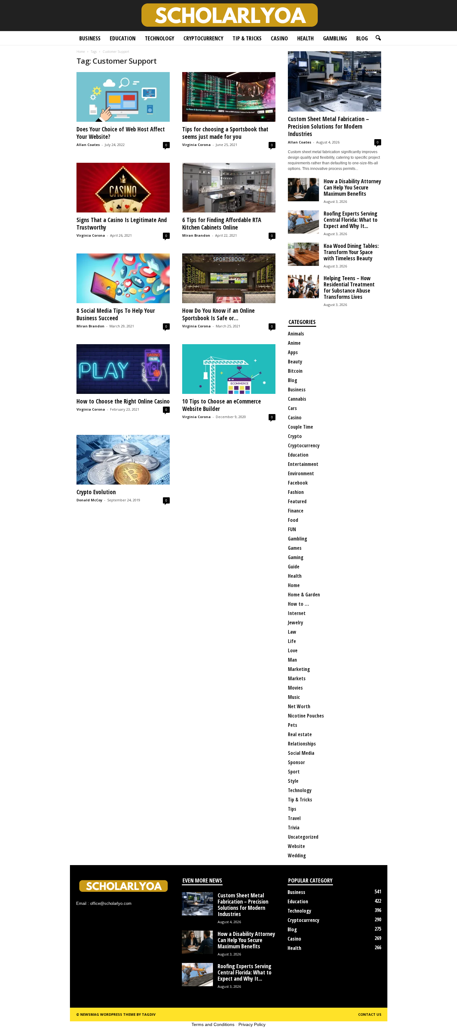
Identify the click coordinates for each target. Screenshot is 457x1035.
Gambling (335, 38)
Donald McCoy (89, 500)
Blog (362, 38)
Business (89, 38)
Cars (292, 408)
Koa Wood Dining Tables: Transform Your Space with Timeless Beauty (351, 252)
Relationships (302, 743)
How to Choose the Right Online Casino (123, 401)
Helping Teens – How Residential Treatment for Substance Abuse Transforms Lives (349, 287)
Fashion (296, 492)
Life (292, 641)
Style (293, 780)
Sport (294, 771)
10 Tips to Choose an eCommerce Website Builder (221, 405)
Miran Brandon (196, 235)
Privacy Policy (251, 1024)
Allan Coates (88, 144)
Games (295, 548)
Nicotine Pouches (306, 715)
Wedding (297, 855)
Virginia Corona (196, 144)
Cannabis (297, 398)
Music (294, 697)
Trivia (293, 827)
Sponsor (296, 762)
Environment (301, 473)
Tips (292, 808)
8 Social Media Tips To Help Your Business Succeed (115, 314)
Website (296, 846)
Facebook (298, 482)
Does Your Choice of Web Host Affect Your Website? (120, 133)
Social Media (301, 753)
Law (292, 631)
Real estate (300, 734)
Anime (294, 343)
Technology (159, 38)
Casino (279, 38)
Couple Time (300, 426)
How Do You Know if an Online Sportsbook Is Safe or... (218, 314)
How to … (298, 603)
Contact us (369, 1014)
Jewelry (295, 622)
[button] (378, 38)
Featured (297, 501)
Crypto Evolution (96, 492)
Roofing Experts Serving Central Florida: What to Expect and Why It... (350, 220)
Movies (295, 687)
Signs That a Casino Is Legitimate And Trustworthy (121, 223)
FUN (292, 529)
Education (123, 38)
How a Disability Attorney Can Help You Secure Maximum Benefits (352, 187)
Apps (293, 352)
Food (293, 520)
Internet (297, 613)
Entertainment (303, 464)
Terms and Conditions (213, 1024)
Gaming (295, 557)
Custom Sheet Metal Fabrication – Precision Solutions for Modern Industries (328, 126)
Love (293, 650)
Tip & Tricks (247, 38)
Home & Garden (304, 594)
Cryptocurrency (203, 38)
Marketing (299, 669)
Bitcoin (295, 370)
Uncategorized (303, 836)
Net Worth (299, 706)
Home (80, 51)
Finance (295, 510)
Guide (293, 566)
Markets (297, 678)
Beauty (295, 361)
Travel (294, 818)
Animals (296, 333)
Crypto (295, 436)
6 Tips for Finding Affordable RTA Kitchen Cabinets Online (221, 223)
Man (292, 659)
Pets (292, 725)
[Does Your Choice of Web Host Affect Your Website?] (123, 97)
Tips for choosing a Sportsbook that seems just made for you (225, 133)
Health (305, 38)
